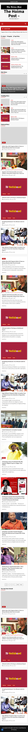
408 (18, 584)
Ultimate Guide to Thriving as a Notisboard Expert (17, 119)
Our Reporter (5, 91)
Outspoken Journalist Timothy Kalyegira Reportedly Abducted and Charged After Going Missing (13, 533)
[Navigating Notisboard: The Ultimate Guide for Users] (5, 66)
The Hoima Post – (14, 13)
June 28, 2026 (13, 571)
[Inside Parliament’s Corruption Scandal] (14, 419)
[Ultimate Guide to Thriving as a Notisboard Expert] (5, 118)
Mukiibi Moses (5, 175)
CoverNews (21, 727)
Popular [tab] (9, 36)
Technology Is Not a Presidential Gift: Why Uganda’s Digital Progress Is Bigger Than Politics (12, 463)
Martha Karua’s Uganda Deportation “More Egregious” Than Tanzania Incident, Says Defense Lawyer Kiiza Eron (12, 568)
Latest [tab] (4, 36)
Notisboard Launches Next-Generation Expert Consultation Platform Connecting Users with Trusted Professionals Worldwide (13, 498)
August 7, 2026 (12, 175)
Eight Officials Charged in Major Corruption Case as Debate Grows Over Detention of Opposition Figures (13, 249)
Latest (4, 86)
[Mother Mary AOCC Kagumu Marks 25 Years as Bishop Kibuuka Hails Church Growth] (5, 102)
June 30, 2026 (13, 501)
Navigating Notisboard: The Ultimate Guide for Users (17, 67)
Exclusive (16, 64)
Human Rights (5, 528)
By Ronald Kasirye (6, 199)
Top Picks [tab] (17, 36)
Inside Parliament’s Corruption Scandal (11, 430)
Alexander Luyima (6, 431)
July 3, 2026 (13, 252)
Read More (4, 272)
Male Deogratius (6, 225)
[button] (2, 23)
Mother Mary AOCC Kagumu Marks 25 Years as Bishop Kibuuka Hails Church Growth (14, 88)
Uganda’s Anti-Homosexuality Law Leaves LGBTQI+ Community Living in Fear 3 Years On (18, 111)
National (8, 426)
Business (12, 116)
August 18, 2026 (12, 91)
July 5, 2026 (13, 199)
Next (21, 584)
